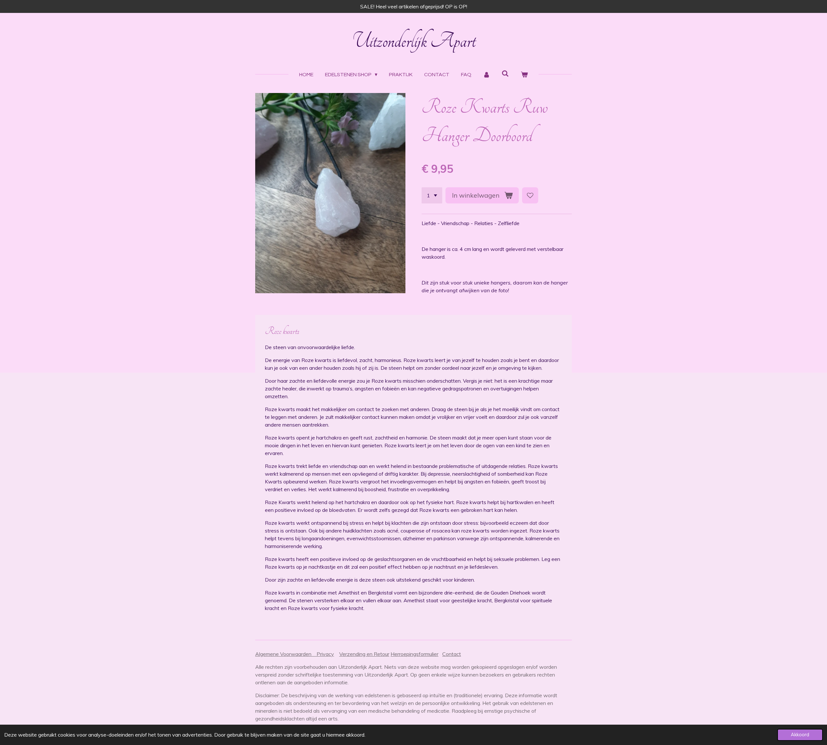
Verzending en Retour (364, 654)
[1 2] (432, 195)
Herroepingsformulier (414, 654)
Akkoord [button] (800, 735)
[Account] (486, 74)
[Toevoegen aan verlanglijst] (530, 195)
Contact (451, 654)
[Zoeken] (505, 73)
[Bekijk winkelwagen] (524, 74)
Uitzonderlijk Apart (414, 41)
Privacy (325, 654)
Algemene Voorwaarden (286, 654)
